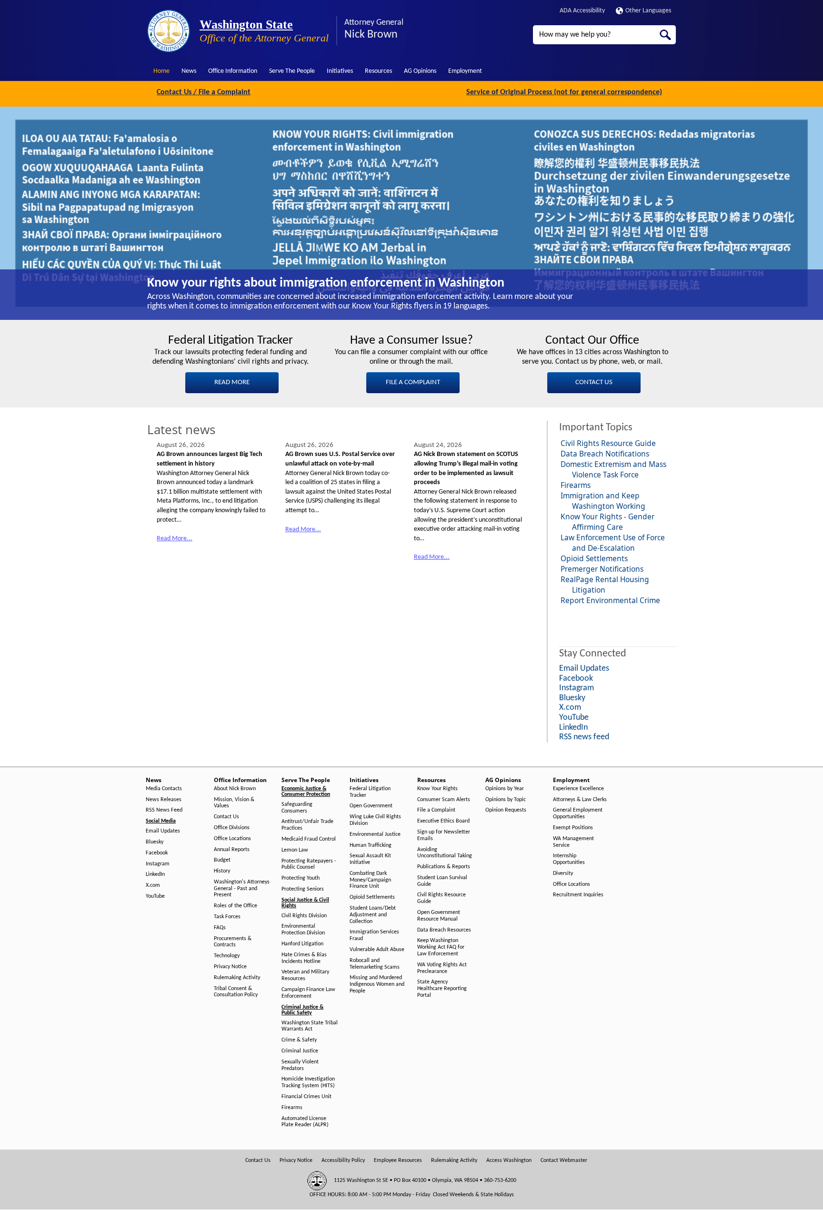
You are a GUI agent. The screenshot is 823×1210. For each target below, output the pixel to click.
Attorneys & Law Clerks (580, 800)
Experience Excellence (578, 789)
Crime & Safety (299, 1040)
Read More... (174, 538)
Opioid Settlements (594, 558)
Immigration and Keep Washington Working (603, 500)
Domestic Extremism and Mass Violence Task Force (613, 469)
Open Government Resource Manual (438, 916)
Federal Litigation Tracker (370, 792)
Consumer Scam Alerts (443, 800)
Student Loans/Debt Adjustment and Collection (373, 914)
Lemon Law (294, 850)
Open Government (371, 806)
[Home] (168, 31)
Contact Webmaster (564, 1160)
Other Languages (648, 10)
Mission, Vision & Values (234, 803)
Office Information (232, 71)
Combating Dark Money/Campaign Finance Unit (370, 880)
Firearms (576, 485)
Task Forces (227, 917)
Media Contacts (164, 789)
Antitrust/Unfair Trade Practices (307, 825)
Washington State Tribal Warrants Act (309, 1026)
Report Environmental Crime (610, 600)
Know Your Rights (437, 789)
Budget (222, 860)
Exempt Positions (573, 828)
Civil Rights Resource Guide (608, 443)
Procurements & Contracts (232, 942)
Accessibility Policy (343, 1160)
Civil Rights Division (304, 916)
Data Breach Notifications (605, 453)
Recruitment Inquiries (578, 895)
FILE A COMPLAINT (413, 382)
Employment (465, 71)
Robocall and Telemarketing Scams (375, 964)
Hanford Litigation (302, 944)
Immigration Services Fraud (374, 935)
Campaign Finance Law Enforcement (308, 993)
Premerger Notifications (602, 569)
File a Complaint (436, 810)
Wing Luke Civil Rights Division (375, 820)
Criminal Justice (299, 1051)
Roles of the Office (235, 906)
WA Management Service (573, 842)
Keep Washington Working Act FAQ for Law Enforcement (440, 947)
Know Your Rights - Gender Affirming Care (607, 521)
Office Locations (232, 839)
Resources (378, 71)
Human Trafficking (370, 845)
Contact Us (226, 817)
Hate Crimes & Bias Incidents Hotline (304, 958)
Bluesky (154, 842)
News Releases (163, 800)
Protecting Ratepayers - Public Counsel (308, 864)
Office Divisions (232, 828)
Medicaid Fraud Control (308, 839)
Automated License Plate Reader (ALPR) (305, 1122)
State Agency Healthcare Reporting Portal (442, 988)
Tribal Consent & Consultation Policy (236, 992)
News (188, 71)
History (222, 871)
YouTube (155, 896)
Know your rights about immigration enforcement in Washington (325, 283)
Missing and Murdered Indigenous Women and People (377, 984)
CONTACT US (593, 382)
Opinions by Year (504, 789)
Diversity (563, 873)
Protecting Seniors (302, 889)
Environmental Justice (375, 834)
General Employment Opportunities (577, 813)
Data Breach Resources (444, 930)
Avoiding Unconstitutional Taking (444, 853)
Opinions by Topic (505, 800)
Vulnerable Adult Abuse (377, 949)
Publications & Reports (443, 867)
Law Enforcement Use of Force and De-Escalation (613, 542)
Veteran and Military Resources (305, 975)
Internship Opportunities (569, 859)
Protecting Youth (300, 878)
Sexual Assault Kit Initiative (370, 859)
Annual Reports (232, 850)
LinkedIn (155, 874)
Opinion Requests (505, 810)
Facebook (157, 853)
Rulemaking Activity (237, 978)
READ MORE (232, 382)
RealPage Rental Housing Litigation (605, 584)
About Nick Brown (235, 789)
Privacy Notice (230, 967)
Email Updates (163, 831)
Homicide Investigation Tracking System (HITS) (308, 1082)
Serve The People (292, 71)
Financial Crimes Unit (306, 1097)
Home (161, 71)
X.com (153, 885)
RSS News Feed (164, 810)
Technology (227, 956)
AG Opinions (420, 71)
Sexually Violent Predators (300, 1065)
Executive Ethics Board (443, 821)
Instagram (158, 864)
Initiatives (340, 71)
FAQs (220, 928)
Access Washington (509, 1160)
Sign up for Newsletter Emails (443, 835)
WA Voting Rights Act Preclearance (442, 968)
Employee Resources (398, 1160)
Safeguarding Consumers (296, 808)
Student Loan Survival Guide (442, 881)
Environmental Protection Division (303, 929)
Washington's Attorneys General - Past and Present (242, 888)
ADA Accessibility (582, 10)
